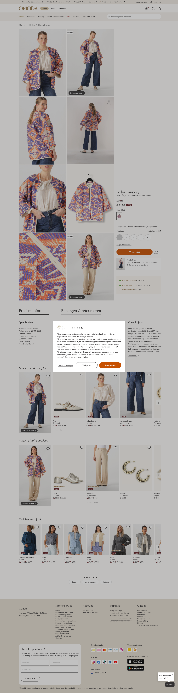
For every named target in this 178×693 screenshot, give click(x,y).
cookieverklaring (98, 349)
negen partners (72, 334)
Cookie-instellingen (65, 366)
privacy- (86, 349)
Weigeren (86, 365)
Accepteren (110, 365)
